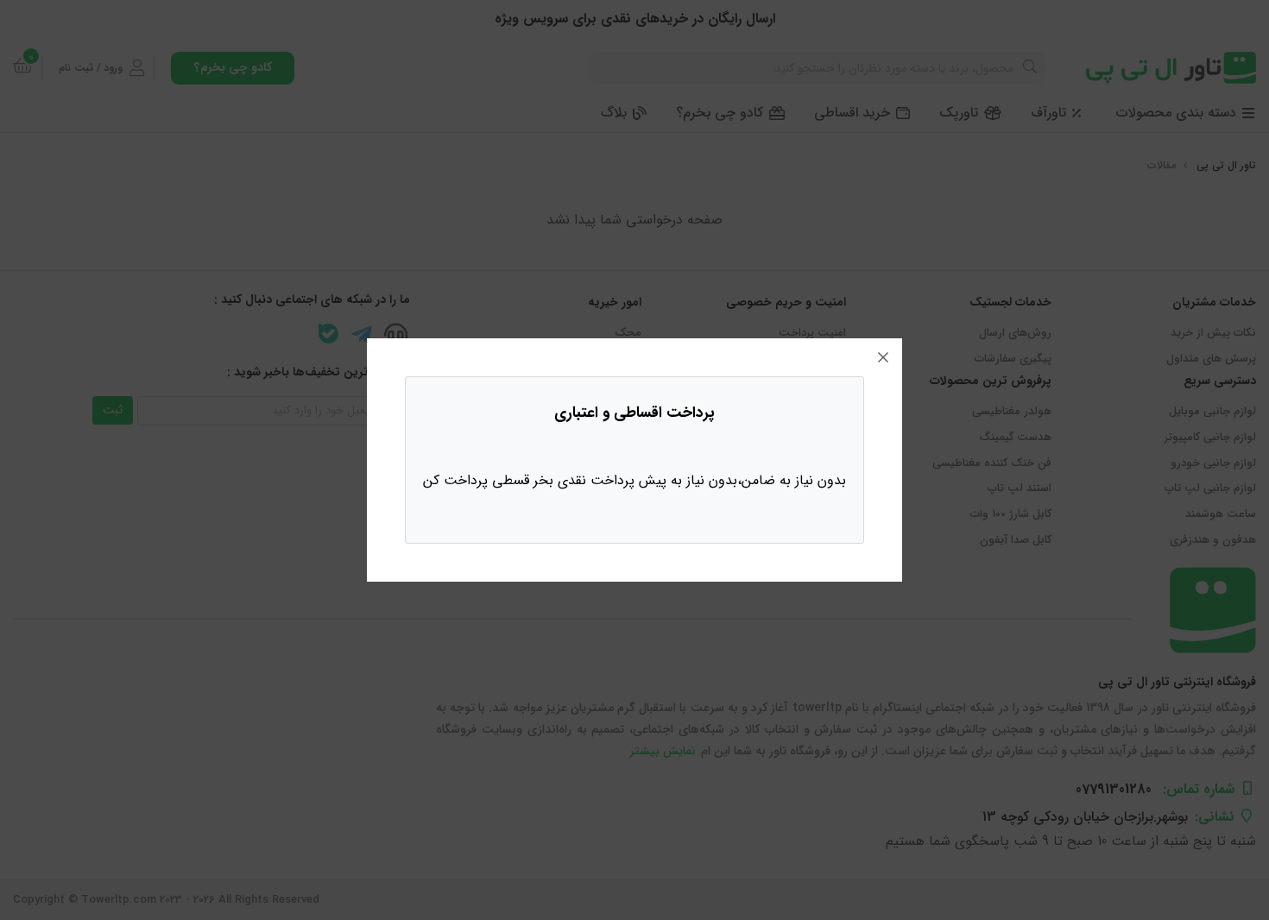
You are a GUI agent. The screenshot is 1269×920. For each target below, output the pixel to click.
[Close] (883, 357)
